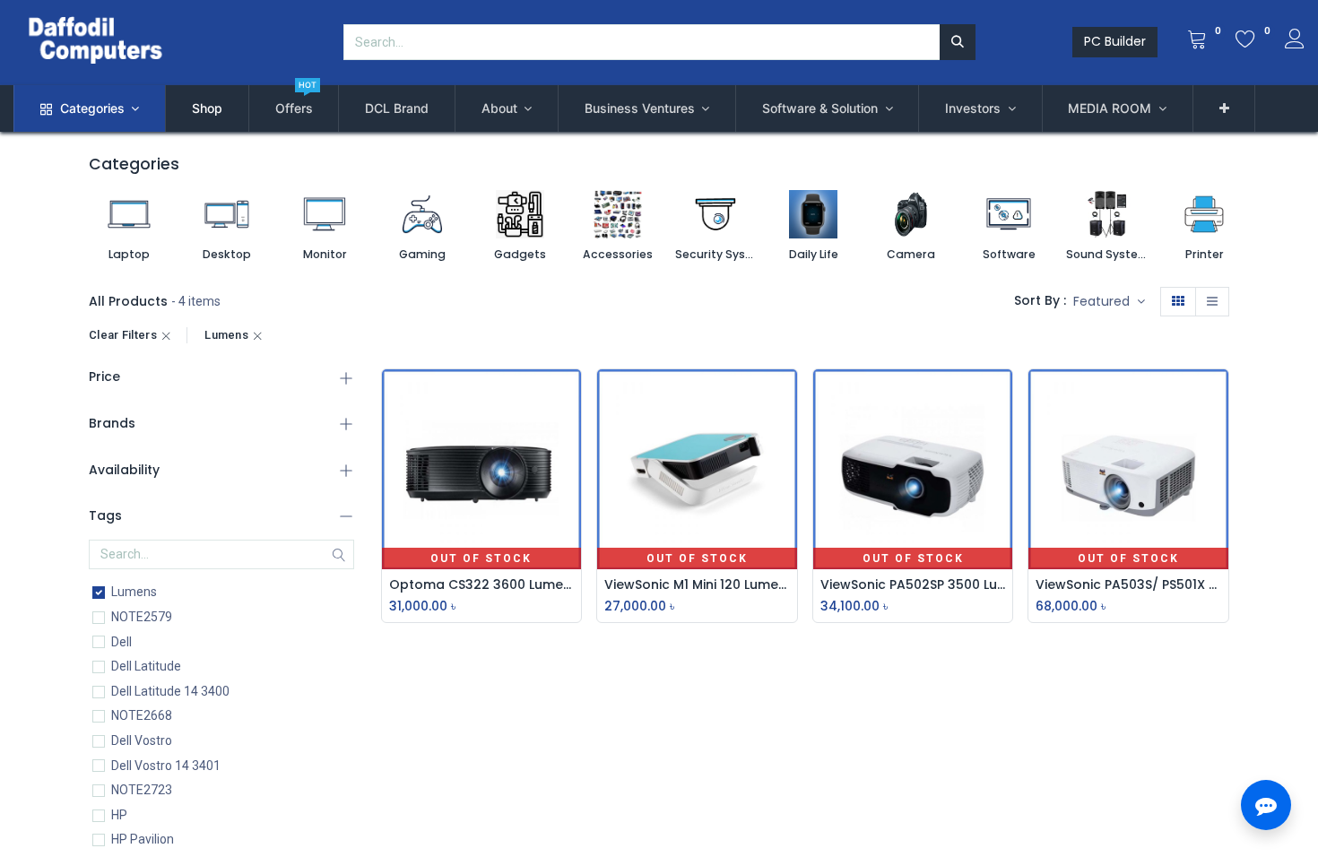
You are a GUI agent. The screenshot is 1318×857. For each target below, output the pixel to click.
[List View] (1212, 302)
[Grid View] (1178, 302)
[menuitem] (207, 108)
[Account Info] (1295, 41)
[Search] (957, 42)
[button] (1224, 108)
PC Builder (1115, 41)
